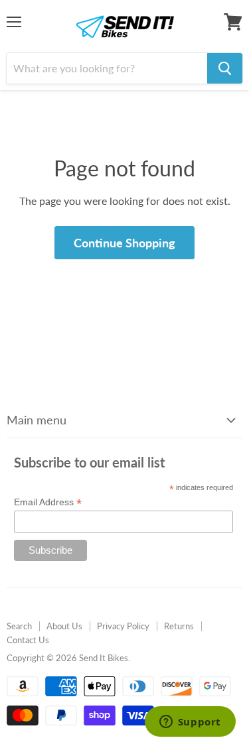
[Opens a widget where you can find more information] (190, 722)
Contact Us (28, 640)
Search (19, 626)
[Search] (224, 68)
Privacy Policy (123, 626)
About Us (64, 626)
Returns (179, 626)
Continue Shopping (124, 242)
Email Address (48, 502)
